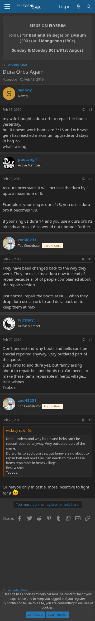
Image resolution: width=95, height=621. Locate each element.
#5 (90, 420)
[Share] (83, 110)
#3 (90, 259)
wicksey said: (16, 430)
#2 (90, 179)
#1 (90, 109)
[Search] (89, 6)
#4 (90, 339)
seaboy (12, 79)
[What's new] (78, 6)
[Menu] (7, 6)
